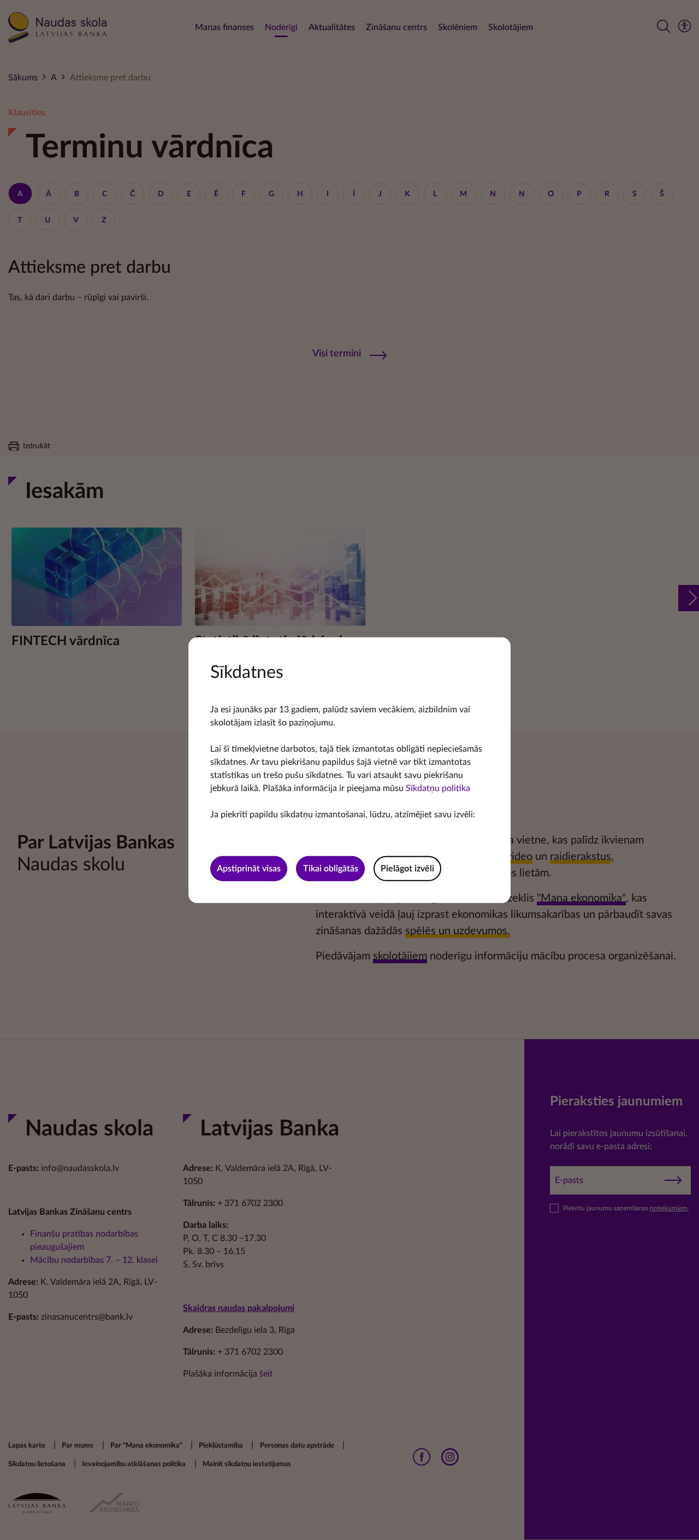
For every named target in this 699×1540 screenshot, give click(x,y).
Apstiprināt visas (249, 868)
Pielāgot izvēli (407, 868)
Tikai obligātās (330, 868)
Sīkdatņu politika (438, 787)
